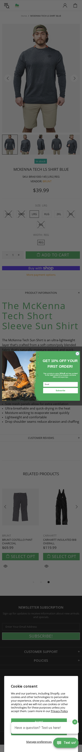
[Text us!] (66, 743)
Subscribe (60, 391)
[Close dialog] (77, 354)
